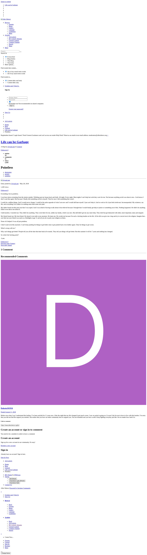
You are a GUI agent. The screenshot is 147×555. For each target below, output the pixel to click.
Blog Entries (11, 59)
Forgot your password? (16, 109)
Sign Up (7, 112)
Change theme (6, 553)
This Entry (10, 63)
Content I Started (14, 42)
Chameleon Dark (14, 483)
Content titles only (13, 82)
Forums (11, 24)
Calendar (11, 30)
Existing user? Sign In (12, 86)
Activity (7, 35)
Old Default (13, 478)
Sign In (12, 105)
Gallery (11, 28)
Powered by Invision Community (20, 488)
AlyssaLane (11, 147)
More (10, 33)
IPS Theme (8, 475)
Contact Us (8, 485)
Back (10, 505)
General (19, 147)
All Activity (12, 37)
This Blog (10, 61)
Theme (7, 477)
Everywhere (11, 57)
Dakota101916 (7, 408)
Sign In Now (5, 457)
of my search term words (16, 71)
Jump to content (6, 1)
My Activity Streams (15, 39)
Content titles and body (14, 80)
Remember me (13, 103)
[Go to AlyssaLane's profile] (5, 180)
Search (11, 44)
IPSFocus (17, 475)
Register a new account (8, 446)
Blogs (10, 26)
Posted (8, 412)
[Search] (20, 51)
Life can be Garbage (15, 142)
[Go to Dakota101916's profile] (73, 404)
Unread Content (14, 40)
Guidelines (12, 31)
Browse (7, 22)
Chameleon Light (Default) (17, 481)
